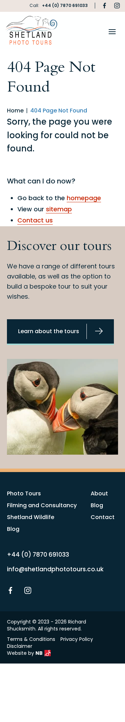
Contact (103, 517)
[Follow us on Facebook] (104, 5)
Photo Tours (24, 493)
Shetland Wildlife (30, 517)
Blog (13, 529)
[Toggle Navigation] (112, 31)
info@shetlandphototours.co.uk (55, 569)
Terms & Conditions (31, 639)
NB (39, 653)
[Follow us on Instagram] (117, 5)
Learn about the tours (48, 331)
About (99, 493)
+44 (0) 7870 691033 (65, 5)
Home (15, 111)
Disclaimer (19, 646)
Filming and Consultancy (42, 505)
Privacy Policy (76, 639)
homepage (84, 198)
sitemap (59, 209)
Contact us (35, 220)
